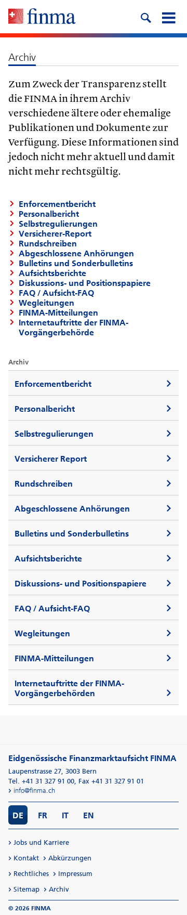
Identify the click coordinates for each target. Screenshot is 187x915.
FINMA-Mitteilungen (58, 313)
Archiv (59, 889)
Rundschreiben (48, 244)
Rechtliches (31, 874)
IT (65, 815)
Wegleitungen (46, 303)
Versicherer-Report (55, 234)
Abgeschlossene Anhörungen (76, 253)
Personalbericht (49, 214)
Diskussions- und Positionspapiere (85, 283)
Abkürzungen (69, 858)
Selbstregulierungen (58, 224)
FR (42, 815)
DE (17, 815)
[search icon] (145, 16)
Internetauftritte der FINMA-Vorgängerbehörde (73, 327)
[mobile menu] (168, 16)
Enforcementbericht (57, 204)
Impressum (75, 874)
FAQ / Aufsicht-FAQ (56, 293)
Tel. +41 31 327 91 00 (41, 781)
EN (88, 815)
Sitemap (26, 889)
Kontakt (26, 858)
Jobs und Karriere (41, 842)
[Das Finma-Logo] (42, 17)
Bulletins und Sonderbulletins (76, 263)
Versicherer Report (51, 459)
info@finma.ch (34, 790)
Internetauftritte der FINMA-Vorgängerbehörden (69, 688)
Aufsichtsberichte (52, 273)
